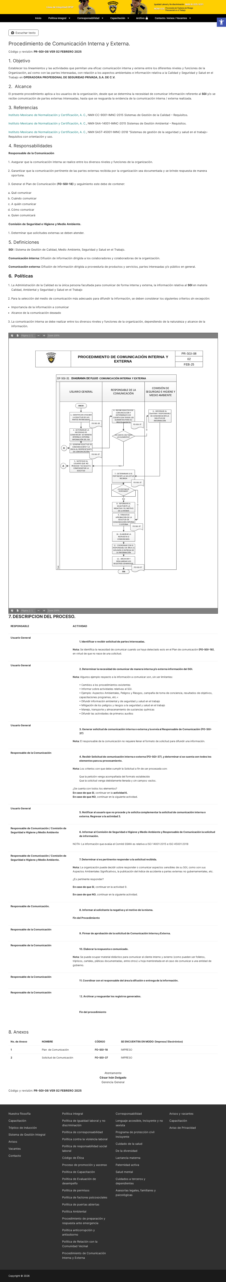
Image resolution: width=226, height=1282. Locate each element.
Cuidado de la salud (129, 1143)
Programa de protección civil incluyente (135, 1134)
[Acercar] (44, 336)
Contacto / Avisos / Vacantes (171, 18)
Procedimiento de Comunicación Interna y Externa (84, 1255)
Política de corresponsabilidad (82, 1132)
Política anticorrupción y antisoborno (78, 1232)
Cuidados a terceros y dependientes (130, 1181)
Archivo (141, 18)
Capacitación (117, 18)
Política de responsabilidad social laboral (84, 1148)
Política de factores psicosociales (84, 1197)
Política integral (57, 18)
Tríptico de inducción (22, 1127)
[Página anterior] (12, 336)
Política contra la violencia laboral (85, 1139)
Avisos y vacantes (181, 1113)
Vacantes (14, 1148)
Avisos (12, 1141)
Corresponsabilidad (88, 18)
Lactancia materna (128, 1158)
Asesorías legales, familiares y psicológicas (136, 1193)
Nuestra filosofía (19, 1113)
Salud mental (124, 1172)
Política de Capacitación (78, 1172)
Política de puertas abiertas (80, 1204)
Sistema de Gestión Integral (26, 1134)
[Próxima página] (17, 336)
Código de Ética (73, 1158)
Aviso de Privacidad (182, 1127)
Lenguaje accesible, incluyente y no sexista (139, 1123)
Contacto (14, 1155)
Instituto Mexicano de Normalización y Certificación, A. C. (47, 115)
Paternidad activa (127, 1165)
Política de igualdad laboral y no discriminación (83, 1123)
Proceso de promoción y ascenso (84, 1165)
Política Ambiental (74, 1211)
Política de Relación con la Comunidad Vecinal (79, 1244)
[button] (221, 22)
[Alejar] (38, 336)
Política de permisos (75, 1190)
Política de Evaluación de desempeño (79, 1181)
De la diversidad (126, 1150)
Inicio (38, 18)
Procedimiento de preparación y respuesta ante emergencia (83, 1221)
